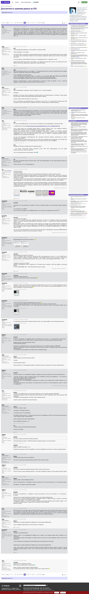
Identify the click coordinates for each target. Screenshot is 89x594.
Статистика (47, 588)
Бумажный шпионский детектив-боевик (78, 112)
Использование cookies (27, 589)
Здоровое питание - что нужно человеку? (78, 35)
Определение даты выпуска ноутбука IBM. (78, 198)
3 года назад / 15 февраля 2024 (20, 169)
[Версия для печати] (63, 23)
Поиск (41, 588)
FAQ (43, 588)
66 (21, 22)
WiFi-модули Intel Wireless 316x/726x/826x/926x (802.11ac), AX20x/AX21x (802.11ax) (79, 28)
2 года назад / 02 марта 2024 (20, 334)
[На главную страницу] (5, 2)
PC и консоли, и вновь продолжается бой (78, 45)
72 (32, 22)
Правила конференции (35, 588)
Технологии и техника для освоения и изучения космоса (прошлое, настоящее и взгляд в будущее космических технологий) (79, 63)
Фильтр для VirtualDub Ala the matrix (78, 117)
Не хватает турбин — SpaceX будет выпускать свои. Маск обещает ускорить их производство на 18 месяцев (79, 137)
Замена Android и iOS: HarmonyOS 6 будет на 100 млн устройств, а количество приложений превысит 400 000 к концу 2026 (79, 130)
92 (39, 22)
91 (37, 22)
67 (22, 22)
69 (26, 22)
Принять (56, 592)
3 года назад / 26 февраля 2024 (20, 319)
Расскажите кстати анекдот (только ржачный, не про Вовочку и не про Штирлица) (79, 26)
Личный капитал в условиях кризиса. (78, 43)
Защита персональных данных (45, 589)
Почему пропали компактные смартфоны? (79, 41)
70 (28, 22)
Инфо (66, 26)
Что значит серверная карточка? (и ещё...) (78, 196)
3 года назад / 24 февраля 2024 (20, 215)
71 (30, 22)
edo (16, 527)
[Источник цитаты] (46, 49)
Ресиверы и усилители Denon (76, 60)
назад (7, 22)
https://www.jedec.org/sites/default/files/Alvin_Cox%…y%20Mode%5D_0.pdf (43, 126)
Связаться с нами (26, 588)
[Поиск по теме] (64, 23)
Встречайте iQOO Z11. (82, 7)
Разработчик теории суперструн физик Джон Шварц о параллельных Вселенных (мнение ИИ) (79, 115)
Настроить (63, 592)
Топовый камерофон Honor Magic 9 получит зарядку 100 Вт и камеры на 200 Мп (79, 144)
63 (15, 22)
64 (17, 22)
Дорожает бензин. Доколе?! (76, 31)
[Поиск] (79, 2)
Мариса (16, 432)
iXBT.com (25, 590)
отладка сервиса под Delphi (76, 203)
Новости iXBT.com (72, 120)
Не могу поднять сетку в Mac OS (76, 215)
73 (33, 22)
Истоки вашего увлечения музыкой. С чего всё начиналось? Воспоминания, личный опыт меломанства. (79, 56)
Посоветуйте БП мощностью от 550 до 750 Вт (79, 50)
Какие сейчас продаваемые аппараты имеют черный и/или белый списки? (79, 214)
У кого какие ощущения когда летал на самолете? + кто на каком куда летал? (78, 211)
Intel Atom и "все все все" (75, 30)
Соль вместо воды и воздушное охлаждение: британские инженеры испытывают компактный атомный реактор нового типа (79, 149)
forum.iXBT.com (48, 590)
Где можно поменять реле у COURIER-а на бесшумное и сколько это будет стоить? (78, 207)
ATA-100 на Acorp (74, 209)
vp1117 (16, 65)
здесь (11, 12)
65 (19, 22)
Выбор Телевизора (74, 48)
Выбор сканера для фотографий (77, 66)
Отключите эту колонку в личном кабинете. (77, 217)
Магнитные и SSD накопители (6, 6)
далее (43, 22)
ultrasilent (16, 271)
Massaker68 (17, 198)
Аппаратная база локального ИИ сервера (78, 47)
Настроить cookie (36, 589)
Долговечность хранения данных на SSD (19, 8)
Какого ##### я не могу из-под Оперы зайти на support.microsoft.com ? (79, 202)
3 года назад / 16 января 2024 (20, 26)
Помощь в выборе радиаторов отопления (78, 58)
